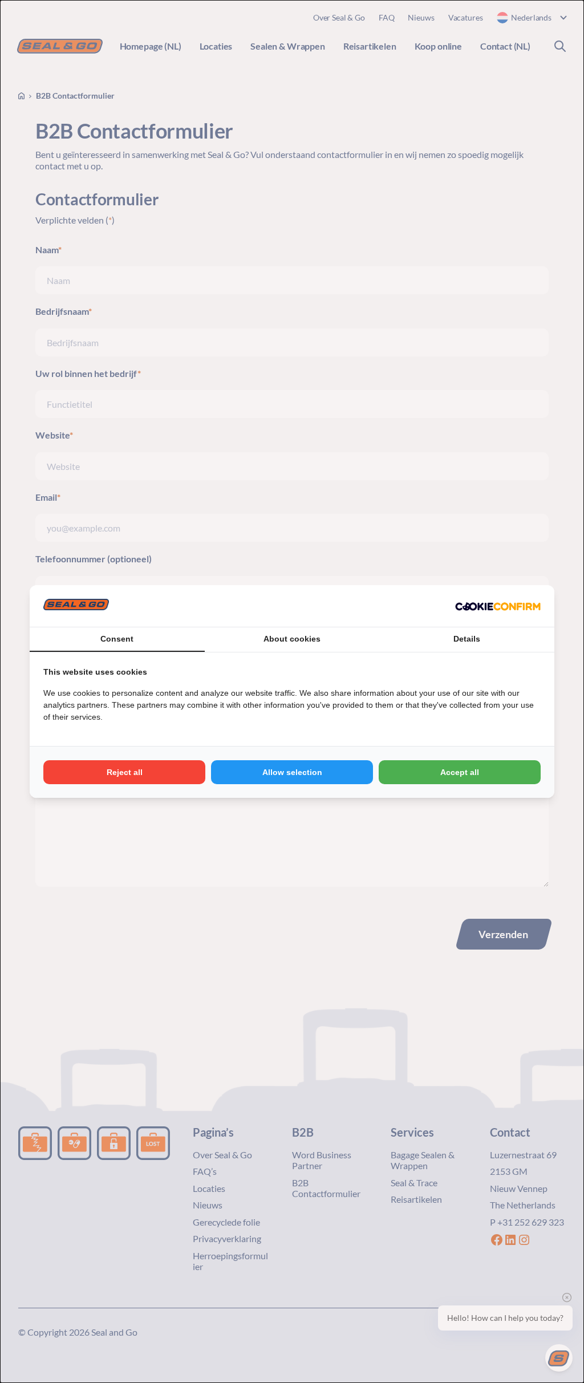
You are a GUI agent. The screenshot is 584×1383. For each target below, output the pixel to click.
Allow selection (292, 772)
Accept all (459, 772)
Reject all (125, 772)
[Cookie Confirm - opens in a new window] (498, 606)
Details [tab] (466, 638)
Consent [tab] (116, 638)
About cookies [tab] (292, 638)
